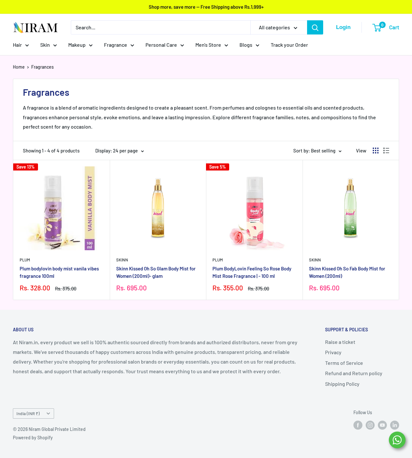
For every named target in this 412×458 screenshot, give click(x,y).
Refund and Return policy (353, 373)
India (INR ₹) (28, 413)
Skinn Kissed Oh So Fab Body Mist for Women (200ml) (347, 272)
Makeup (77, 45)
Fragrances (42, 67)
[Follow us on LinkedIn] (394, 424)
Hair (17, 45)
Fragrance (115, 45)
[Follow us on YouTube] (382, 424)
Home (19, 67)
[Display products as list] (386, 150)
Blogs (245, 45)
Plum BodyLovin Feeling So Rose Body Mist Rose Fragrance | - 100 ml (251, 272)
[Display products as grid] (376, 150)
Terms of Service (344, 363)
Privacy (333, 352)
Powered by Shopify (33, 437)
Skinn (122, 259)
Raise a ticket (340, 342)
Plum (25, 259)
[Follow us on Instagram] (370, 424)
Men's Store (208, 45)
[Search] (315, 27)
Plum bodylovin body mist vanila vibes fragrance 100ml (59, 272)
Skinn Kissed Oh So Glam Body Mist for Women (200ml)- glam (156, 272)
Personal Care (161, 45)
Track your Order (289, 45)
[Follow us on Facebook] (357, 424)
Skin (45, 45)
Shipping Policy (342, 384)
